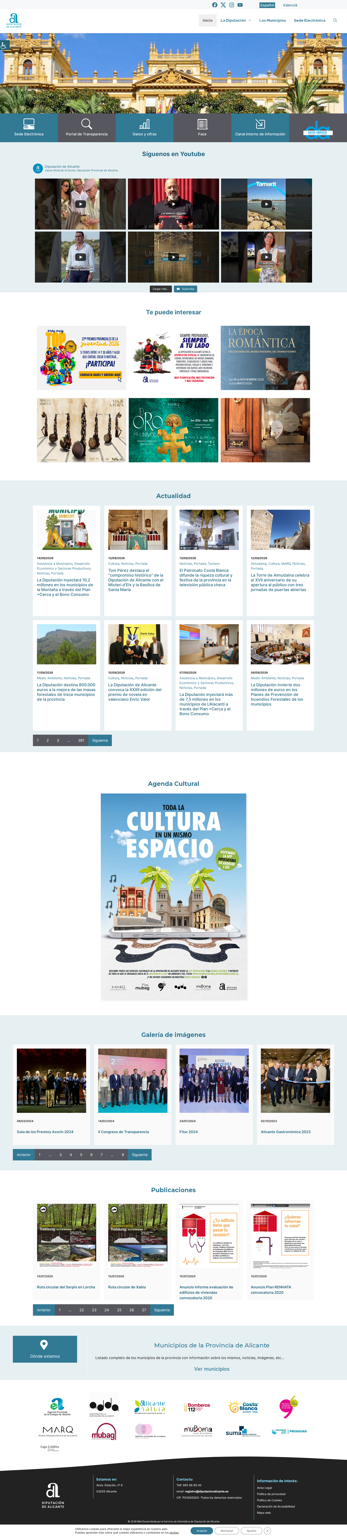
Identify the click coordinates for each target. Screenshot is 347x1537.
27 (144, 1310)
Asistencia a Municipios (54, 564)
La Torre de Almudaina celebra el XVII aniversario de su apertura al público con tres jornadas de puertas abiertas (280, 582)
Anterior (24, 1155)
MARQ (286, 564)
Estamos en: (106, 1479)
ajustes (174, 1532)
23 (94, 1310)
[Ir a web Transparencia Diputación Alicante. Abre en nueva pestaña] (87, 127)
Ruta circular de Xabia (127, 1287)
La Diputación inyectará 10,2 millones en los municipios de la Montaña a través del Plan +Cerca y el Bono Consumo (65, 587)
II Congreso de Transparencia (123, 1132)
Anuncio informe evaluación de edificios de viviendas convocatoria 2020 (206, 1292)
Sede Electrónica (309, 20)
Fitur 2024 (189, 1132)
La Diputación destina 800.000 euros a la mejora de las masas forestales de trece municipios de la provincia (66, 692)
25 (119, 1310)
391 (81, 740)
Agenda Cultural (173, 783)
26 (132, 1310)
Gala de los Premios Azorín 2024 (45, 1132)
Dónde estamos (45, 1356)
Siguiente (100, 740)
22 (82, 1310)
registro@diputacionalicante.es (207, 1491)
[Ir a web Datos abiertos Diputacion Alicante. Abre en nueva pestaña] (318, 127)
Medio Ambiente (49, 678)
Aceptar (202, 1530)
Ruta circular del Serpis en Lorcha (66, 1287)
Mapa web (264, 1512)
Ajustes (251, 1530)
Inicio (208, 20)
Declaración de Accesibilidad (276, 1506)
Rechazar (227, 1530)
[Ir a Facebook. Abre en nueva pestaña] (214, 5)
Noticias (43, 573)
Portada (57, 573)
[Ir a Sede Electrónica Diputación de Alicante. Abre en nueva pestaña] (29, 127)
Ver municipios (212, 1369)
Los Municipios (272, 20)
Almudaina (259, 564)
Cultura (113, 564)
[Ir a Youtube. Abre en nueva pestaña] (240, 5)
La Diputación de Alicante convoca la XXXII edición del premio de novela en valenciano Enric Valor (134, 692)
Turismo (214, 564)
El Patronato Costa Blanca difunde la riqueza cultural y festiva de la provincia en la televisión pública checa (206, 577)
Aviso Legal (264, 1487)
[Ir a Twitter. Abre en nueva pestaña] (223, 5)
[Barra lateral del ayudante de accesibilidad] (5, 45)
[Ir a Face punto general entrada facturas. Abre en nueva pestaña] (202, 127)
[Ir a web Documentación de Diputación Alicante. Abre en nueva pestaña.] (145, 127)
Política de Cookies (269, 1500)
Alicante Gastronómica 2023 (286, 1132)
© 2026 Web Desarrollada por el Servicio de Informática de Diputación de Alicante (173, 1521)
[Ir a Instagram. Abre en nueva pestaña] (231, 5)
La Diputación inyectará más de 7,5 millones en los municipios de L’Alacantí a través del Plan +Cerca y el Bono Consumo (206, 704)
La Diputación (233, 20)
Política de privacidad (271, 1494)
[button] (335, 20)
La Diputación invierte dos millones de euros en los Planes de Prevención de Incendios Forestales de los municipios (277, 694)
